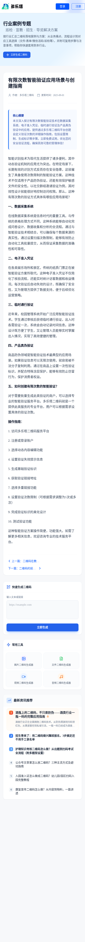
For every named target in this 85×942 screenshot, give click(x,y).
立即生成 (42, 627)
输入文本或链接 (15, 597)
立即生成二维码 (19, 54)
